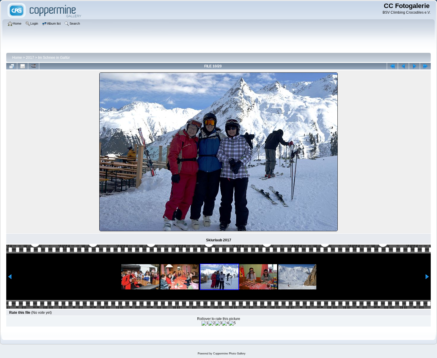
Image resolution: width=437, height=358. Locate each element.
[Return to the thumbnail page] (11, 66)
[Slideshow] (33, 66)
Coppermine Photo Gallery (229, 353)
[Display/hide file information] (22, 66)
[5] (232, 323)
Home (17, 58)
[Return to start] (392, 66)
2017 (30, 58)
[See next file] (414, 66)
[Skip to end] (425, 66)
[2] (211, 323)
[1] (205, 323)
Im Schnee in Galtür (54, 58)
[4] (225, 323)
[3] (218, 323)
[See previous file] (403, 66)
